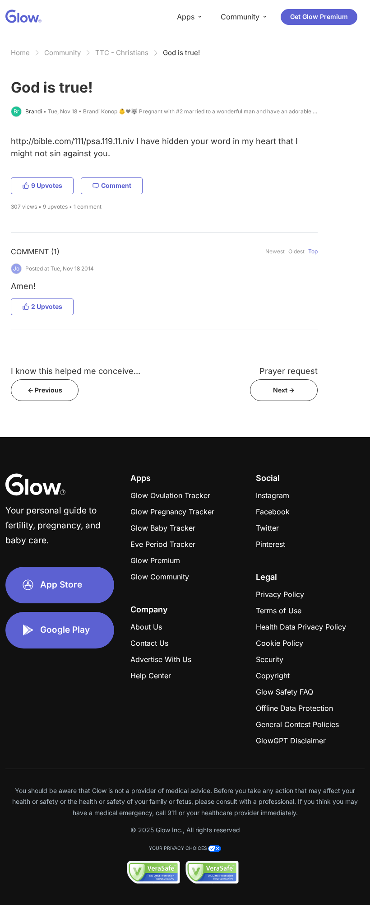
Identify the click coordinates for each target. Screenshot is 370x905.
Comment (116, 185)
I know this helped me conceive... (75, 371)
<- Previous (45, 390)
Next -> (284, 390)
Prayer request (288, 371)
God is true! (181, 52)
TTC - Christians (121, 52)
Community (62, 52)
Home (20, 52)
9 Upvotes (46, 185)
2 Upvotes (46, 306)
